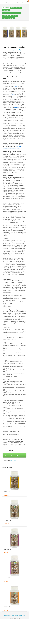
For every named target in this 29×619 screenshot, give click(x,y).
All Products (6, 7)
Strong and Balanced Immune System (11, 13)
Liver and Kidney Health (8, 18)
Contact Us (13, 460)
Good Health (6, 10)
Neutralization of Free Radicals (10, 15)
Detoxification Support (16, 7)
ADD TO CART (15, 455)
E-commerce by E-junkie (14, 618)
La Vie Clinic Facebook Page (18, 615)
